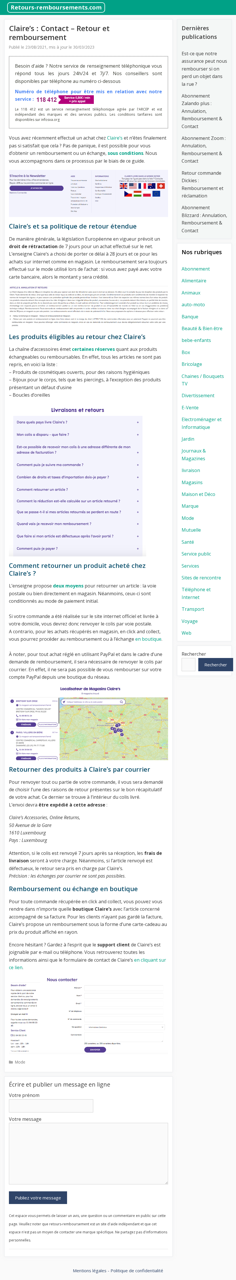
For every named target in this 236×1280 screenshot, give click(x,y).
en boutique (148, 639)
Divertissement (198, 395)
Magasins (192, 482)
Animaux (191, 293)
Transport (193, 609)
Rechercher (194, 654)
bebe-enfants (196, 340)
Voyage (190, 621)
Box (186, 352)
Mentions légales (89, 1270)
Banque (190, 316)
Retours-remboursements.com (56, 7)
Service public (196, 554)
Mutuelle (191, 530)
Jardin (188, 439)
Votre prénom (24, 1095)
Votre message (25, 1119)
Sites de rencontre (201, 578)
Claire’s (114, 138)
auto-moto (193, 304)
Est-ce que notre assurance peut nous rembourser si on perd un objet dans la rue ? (204, 68)
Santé (188, 542)
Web (186, 633)
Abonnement (196, 269)
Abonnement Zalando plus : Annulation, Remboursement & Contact (202, 111)
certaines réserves (93, 349)
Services (190, 566)
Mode (20, 1062)
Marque (190, 506)
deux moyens (68, 586)
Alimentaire (194, 280)
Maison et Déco (198, 494)
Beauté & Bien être (202, 328)
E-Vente (190, 407)
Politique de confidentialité (137, 1270)
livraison (191, 470)
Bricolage (192, 364)
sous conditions (125, 153)
